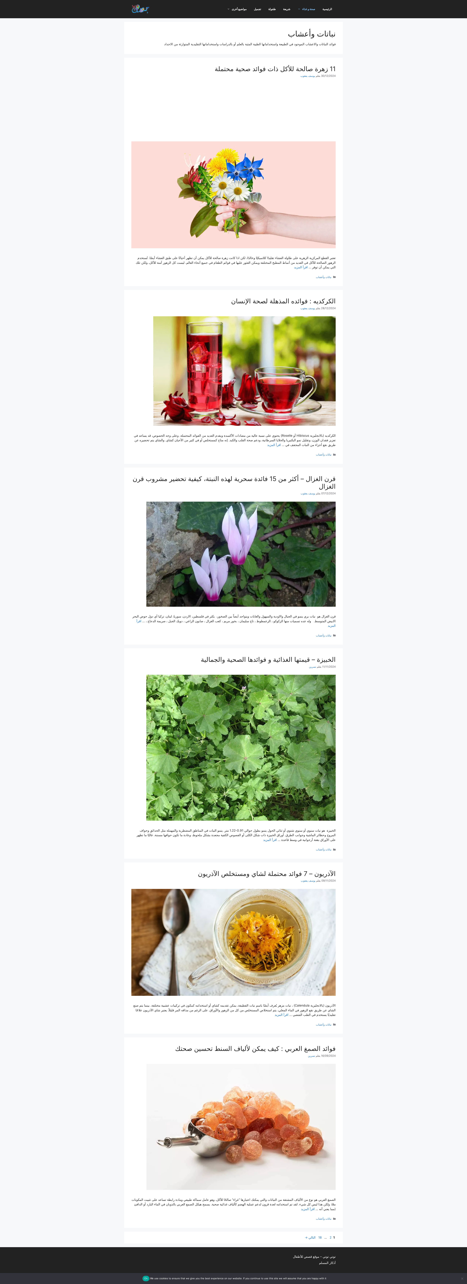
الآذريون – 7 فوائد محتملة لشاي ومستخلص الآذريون (267, 873)
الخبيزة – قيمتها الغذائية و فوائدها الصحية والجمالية (268, 659)
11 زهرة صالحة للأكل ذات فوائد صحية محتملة (275, 69)
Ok (146, 1278)
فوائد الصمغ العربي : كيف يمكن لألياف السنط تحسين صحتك (255, 1048)
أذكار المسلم (327, 1263)
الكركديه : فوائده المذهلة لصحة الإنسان (283, 301)
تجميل (257, 9)
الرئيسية (327, 9)
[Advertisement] (233, 109)
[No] (462, 1278)
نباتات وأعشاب (323, 277)
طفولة (272, 9)
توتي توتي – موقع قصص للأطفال (314, 1256)
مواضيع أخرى (239, 9)
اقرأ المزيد (301, 267)
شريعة (286, 9)
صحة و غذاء (308, 9)
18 (319, 1237)
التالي (310, 1237)
